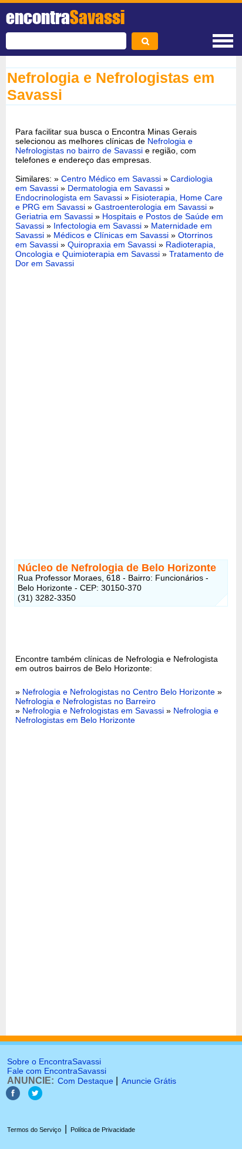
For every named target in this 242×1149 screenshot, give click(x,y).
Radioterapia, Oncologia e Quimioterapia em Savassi (115, 249)
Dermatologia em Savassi (115, 188)
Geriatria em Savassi (54, 216)
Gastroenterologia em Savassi (151, 207)
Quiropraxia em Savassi (112, 244)
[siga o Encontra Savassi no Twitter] (35, 1097)
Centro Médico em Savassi (111, 178)
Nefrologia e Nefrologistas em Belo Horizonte (117, 715)
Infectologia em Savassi (97, 225)
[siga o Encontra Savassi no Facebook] (13, 1097)
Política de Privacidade (102, 1129)
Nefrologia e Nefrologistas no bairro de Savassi (104, 145)
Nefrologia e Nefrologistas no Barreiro (85, 701)
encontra (65, 17)
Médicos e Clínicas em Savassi (111, 235)
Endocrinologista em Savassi (68, 197)
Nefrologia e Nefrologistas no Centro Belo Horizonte (118, 691)
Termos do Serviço (34, 1129)
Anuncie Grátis (149, 1081)
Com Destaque (85, 1081)
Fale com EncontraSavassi (56, 1071)
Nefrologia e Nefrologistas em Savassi (93, 710)
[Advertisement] (121, 407)
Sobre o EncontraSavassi (54, 1061)
